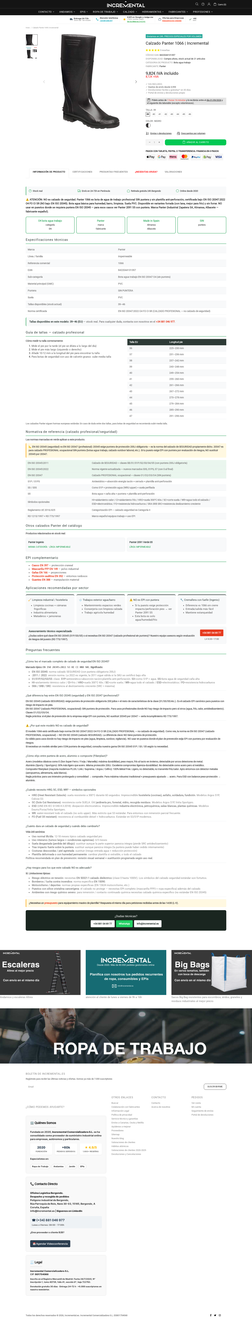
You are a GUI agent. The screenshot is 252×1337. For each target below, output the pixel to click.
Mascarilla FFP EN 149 (45, 569)
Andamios (58, 1166)
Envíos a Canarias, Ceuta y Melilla (127, 1122)
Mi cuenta (196, 1107)
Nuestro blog (117, 1138)
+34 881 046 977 (106, 20)
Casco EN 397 (40, 565)
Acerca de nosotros (160, 1107)
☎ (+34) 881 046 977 (48, 1220)
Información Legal (120, 1111)
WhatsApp (124, 923)
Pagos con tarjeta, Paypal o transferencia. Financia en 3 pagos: (182, 151)
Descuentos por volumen (172, 20)
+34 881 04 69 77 (211, 632)
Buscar (114, 1103)
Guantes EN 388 (41, 579)
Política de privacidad (121, 1114)
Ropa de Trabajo (40, 1166)
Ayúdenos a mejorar (121, 1126)
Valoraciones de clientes (123, 1142)
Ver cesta (196, 1103)
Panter (162, 66)
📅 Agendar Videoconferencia (50, 1243)
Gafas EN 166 (39, 572)
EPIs (82, 1166)
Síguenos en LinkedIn (69, 1210)
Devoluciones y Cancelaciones (126, 1154)
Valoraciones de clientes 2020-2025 (128, 1150)
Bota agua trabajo (182, 62)
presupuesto (51, 903)
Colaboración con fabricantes (125, 1107)
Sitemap (115, 1134)
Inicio (28, 28)
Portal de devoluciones (202, 1114)
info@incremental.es (148, 923)
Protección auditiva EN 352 (47, 576)
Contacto (155, 1103)
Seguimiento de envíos (202, 1111)
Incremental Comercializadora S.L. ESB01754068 (103, 1315)
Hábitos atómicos (120, 1146)
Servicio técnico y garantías (124, 1118)
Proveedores (117, 1130)
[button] (153, 50)
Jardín (72, 1166)
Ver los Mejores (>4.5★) (136, 21)
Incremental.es (126, 4)
